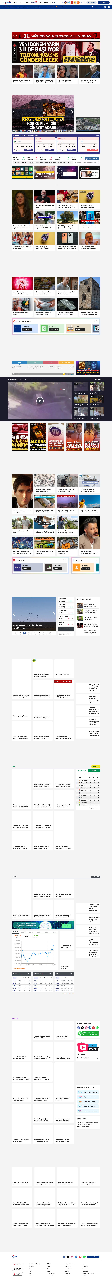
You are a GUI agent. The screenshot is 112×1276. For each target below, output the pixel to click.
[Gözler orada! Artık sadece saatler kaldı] (21, 896)
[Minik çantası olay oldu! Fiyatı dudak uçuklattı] (64, 1131)
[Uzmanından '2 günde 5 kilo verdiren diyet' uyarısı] (44, 304)
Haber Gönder (94, 1257)
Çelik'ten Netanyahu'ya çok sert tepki (24, 7)
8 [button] (43, 633)
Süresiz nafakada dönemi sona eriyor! (94, 919)
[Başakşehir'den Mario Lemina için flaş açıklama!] (64, 827)
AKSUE (35, 988)
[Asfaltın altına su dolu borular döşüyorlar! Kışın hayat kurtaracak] (82, 699)
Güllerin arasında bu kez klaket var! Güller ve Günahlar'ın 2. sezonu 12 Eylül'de (65, 1185)
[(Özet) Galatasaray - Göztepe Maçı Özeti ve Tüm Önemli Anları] (54, 131)
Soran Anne (85, 1268)
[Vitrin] (68, 2)
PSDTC (14, 983)
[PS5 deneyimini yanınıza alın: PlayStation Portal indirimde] (44, 501)
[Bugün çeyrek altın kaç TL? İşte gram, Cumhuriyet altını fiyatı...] (67, 196)
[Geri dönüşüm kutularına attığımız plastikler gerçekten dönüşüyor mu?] (43, 665)
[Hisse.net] (44, 172)
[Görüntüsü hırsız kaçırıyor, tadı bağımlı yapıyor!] (64, 686)
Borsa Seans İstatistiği (70, 1263)
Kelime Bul (85, 1266)
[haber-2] (38, 437)
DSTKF (35, 983)
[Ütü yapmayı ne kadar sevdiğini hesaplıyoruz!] (89, 480)
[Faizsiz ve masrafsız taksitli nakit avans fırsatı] (48, 131)
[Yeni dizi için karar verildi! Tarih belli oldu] (43, 1027)
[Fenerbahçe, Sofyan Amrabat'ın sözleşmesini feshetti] (67, 131)
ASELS (57, 991)
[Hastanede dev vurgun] (13, 131)
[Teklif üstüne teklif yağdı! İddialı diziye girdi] (21, 1089)
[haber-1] (20, 437)
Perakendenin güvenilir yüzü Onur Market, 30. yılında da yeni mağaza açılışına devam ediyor (89, 1205)
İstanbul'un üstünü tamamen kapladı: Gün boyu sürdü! (94, 722)
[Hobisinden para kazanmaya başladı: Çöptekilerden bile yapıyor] (90, 1215)
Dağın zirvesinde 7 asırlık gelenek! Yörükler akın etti (94, 733)
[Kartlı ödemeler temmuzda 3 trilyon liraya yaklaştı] (67, 1215)
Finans (30, 1268)
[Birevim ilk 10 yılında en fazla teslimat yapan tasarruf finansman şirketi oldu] (44, 1173)
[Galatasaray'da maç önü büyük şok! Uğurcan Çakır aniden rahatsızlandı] (56, 131)
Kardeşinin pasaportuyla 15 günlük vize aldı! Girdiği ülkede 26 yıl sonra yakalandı (94, 712)
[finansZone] (88, 368)
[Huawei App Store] (17, 1274)
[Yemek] (72, 2)
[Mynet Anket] (78, 2)
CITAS (14, 991)
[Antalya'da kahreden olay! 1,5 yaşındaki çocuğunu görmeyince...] (43, 707)
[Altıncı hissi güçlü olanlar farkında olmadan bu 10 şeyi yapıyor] (89, 501)
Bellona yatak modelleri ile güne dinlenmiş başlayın (44, 1204)
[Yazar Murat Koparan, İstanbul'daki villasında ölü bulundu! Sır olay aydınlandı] (65, 131)
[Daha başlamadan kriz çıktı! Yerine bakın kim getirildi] (21, 676)
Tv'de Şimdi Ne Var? (83, 1058)
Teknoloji (49, 1263)
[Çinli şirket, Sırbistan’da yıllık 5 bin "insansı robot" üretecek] (63, 131)
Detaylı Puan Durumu (94, 808)
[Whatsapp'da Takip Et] (97, 1027)
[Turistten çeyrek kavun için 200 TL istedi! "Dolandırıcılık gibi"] (82, 908)
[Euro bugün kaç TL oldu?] (64, 665)
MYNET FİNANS (21, 162)
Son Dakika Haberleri (34, 1263)
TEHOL (57, 980)
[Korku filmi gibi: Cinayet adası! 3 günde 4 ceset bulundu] (21, 131)
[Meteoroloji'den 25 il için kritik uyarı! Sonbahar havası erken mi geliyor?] (29, 131)
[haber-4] (74, 437)
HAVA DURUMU (50, 7)
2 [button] (20, 633)
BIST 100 (18, 935)
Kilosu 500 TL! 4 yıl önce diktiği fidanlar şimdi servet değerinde (21, 1204)
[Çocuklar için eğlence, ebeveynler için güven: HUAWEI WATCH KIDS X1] (89, 196)
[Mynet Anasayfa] (8, 2)
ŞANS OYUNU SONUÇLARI (85, 1088)
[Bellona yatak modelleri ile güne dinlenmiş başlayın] (44, 1194)
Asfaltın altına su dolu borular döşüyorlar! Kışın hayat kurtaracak (94, 699)
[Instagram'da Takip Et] (86, 1027)
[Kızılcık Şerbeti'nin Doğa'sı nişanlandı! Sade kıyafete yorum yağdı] (42, 131)
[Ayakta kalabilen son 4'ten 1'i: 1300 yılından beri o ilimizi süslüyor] (89, 293)
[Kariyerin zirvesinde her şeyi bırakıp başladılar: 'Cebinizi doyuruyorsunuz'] (43, 885)
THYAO (57, 983)
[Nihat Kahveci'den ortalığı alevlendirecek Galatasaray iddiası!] (43, 796)
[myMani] (34, 2)
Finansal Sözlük (68, 1268)
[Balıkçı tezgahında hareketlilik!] (67, 543)
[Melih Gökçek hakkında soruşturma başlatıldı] (46, 131)
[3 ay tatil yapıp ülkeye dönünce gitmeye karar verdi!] (64, 1048)
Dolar (38, 932)
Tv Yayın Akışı (81, 1054)
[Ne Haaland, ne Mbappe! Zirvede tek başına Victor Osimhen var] (38, 131)
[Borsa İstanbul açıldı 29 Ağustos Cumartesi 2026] (43, 727)
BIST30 (31, 932)
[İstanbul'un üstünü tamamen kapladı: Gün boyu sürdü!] (82, 722)
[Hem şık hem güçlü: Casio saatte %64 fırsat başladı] (43, 686)
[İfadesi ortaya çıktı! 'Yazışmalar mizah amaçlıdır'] (64, 1027)
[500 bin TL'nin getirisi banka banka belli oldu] (33, 131)
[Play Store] (17, 1264)
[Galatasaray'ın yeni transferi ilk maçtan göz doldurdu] (43, 775)
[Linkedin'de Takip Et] (89, 1027)
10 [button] (51, 633)
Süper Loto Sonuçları (90, 1101)
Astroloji (49, 1268)
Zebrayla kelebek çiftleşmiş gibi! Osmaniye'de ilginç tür (94, 687)
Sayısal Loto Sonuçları (90, 1097)
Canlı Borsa (96, 876)
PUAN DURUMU (82, 771)
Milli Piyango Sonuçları (90, 1092)
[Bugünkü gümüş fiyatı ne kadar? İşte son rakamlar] (67, 304)
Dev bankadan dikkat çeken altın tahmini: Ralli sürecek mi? (94, 930)
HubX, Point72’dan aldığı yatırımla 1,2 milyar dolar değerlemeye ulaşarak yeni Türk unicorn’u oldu (21, 1185)
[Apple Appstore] (17, 1269)
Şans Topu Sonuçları (90, 1106)
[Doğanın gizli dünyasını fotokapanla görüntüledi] (67, 522)
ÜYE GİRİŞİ (92, 2)
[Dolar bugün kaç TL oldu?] (21, 707)
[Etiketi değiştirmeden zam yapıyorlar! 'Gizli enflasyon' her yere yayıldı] (82, 942)
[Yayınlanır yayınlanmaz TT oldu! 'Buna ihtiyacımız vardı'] (64, 1110)
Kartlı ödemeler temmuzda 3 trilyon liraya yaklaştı (67, 1224)
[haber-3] (56, 437)
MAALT (14, 985)
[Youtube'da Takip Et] (93, 1027)
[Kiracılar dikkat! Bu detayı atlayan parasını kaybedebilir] (35, 131)
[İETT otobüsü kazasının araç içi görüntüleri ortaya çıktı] (73, 131)
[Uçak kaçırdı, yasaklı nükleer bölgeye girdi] (58, 131)
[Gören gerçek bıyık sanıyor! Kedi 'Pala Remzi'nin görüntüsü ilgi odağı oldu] (67, 480)
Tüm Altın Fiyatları (64, 629)
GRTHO (14, 988)
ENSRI (35, 991)
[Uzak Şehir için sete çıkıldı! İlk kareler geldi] (21, 1120)
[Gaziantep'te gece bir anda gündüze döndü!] (67, 501)
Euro (46, 932)
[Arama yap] (84, 2)
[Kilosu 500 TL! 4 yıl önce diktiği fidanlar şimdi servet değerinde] (22, 1194)
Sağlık (48, 1266)
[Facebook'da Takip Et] (78, 1027)
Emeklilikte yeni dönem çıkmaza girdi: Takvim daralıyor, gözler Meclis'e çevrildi (94, 954)
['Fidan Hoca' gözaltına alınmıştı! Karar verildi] (71, 131)
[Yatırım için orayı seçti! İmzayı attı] (64, 1079)
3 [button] (24, 633)
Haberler (31, 1266)
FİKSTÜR (94, 771)
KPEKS (35, 985)
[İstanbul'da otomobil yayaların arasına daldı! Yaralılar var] (69, 131)
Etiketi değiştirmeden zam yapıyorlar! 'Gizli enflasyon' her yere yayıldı (93, 942)
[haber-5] (92, 437)
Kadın (30, 1273)
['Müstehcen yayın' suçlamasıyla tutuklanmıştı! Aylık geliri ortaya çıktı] (89, 532)
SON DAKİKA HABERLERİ (8, 7)
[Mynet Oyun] (22, 172)
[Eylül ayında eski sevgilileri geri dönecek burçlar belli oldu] (22, 543)
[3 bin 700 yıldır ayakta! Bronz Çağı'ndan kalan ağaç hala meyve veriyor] (67, 217)
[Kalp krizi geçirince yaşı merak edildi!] (44, 196)
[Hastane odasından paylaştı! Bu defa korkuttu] (67, 283)
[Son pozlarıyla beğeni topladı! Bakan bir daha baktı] (43, 1110)
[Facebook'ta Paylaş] (86, 1127)
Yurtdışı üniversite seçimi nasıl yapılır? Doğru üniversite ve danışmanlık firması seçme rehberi (45, 1226)
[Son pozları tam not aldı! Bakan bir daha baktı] (43, 1089)
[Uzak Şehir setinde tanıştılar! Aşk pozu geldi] (64, 717)
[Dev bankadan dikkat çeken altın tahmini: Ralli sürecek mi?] (82, 930)
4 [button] (28, 633)
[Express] (75, 2)
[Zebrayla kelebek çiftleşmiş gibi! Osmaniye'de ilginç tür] (82, 688)
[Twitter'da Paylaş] (90, 1127)
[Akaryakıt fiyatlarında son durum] (22, 304)
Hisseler (67, 1271)
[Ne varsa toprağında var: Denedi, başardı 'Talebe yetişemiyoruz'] (22, 1215)
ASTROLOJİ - (69, 171)
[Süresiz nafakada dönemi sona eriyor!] (82, 919)
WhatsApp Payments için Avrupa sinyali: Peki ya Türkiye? (88, 1184)
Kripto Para (67, 1273)
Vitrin (48, 1271)
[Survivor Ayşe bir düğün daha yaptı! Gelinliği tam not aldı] (22, 207)
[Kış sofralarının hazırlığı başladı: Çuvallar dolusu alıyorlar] (21, 727)
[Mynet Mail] (109, 7)
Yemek (31, 1271)
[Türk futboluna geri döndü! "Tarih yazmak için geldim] (43, 817)
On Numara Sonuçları (90, 1111)
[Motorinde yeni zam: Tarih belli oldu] (15, 131)
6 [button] (35, 633)
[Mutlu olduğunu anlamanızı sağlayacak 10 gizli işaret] (44, 217)
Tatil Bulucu (85, 1271)
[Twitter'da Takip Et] (82, 1027)
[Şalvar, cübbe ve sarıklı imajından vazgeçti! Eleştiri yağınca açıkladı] (21, 1068)
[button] (3, 2)
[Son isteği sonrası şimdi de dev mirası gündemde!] (27, 131)
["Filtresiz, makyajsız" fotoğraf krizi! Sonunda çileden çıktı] (43, 1068)
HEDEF (35, 980)
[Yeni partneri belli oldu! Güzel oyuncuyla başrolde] (22, 491)
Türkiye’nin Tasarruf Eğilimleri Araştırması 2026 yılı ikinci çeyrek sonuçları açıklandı (67, 1204)
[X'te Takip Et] (68, 1257)
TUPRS (57, 988)
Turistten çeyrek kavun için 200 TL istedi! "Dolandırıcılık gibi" (94, 908)
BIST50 (23, 932)
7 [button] (39, 633)
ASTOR (57, 985)
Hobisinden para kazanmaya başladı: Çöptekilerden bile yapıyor (89, 1225)
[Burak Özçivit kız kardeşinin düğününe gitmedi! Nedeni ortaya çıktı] (17, 131)
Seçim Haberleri (51, 1273)
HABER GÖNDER (98, 7)
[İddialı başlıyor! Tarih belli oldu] (22, 522)
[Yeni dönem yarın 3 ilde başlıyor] (56, 52)
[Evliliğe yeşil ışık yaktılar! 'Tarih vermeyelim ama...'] (43, 1131)
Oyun (84, 1263)
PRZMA (14, 980)
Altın (54, 932)
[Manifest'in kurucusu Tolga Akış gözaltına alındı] (43, 1048)
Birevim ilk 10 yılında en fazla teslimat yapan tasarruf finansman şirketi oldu (44, 1184)
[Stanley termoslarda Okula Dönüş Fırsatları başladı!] (89, 217)
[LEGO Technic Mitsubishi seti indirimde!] (44, 543)
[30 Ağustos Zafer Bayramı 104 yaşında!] (52, 131)
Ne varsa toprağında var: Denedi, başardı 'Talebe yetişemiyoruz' (20, 1225)
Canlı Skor (96, 766)
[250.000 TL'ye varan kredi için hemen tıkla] (31, 131)
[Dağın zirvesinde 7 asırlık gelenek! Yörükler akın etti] (82, 733)
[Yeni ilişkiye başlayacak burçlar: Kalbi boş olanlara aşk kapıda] (22, 283)
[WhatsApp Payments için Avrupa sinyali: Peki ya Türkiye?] (90, 1173)
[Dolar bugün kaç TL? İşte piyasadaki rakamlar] (44, 480)
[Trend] (65, 2)
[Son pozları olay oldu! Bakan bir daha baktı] (21, 1038)
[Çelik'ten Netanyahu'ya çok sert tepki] (40, 131)
